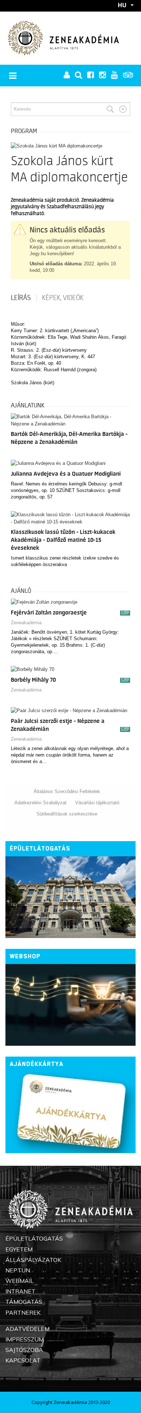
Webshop (25, 956)
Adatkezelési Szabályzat (40, 802)
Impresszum (24, 1339)
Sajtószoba (24, 1349)
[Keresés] (110, 109)
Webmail (19, 1280)
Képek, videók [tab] (63, 298)
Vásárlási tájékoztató (97, 802)
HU (122, 5)
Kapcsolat (22, 1360)
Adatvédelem (27, 1328)
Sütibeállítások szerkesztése (67, 814)
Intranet (20, 1291)
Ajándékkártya (37, 1064)
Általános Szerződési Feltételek (67, 791)
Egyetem (19, 1249)
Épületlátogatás (40, 848)
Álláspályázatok (33, 1259)
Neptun (17, 1270)
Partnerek (22, 1312)
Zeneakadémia (26, 622)
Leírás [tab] (21, 298)
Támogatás (23, 1301)
